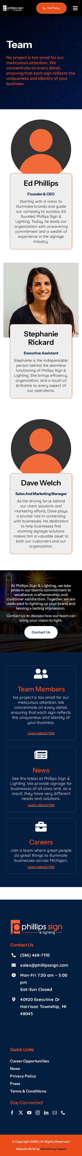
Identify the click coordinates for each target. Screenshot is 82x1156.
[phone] (63, 1113)
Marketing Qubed (53, 1149)
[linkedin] (46, 1113)
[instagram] (38, 1113)
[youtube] (29, 1113)
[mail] (55, 1113)
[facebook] (12, 1113)
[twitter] (21, 1113)
